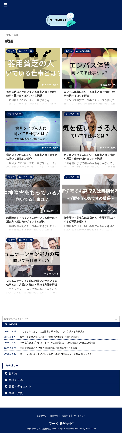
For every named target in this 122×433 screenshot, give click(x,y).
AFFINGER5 (91, 428)
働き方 (13, 373)
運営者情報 (41, 416)
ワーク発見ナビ (61, 424)
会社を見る (16, 380)
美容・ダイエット (20, 386)
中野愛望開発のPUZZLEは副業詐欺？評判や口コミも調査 (48, 348)
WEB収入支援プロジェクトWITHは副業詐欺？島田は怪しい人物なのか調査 (57, 342)
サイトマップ (79, 416)
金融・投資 (16, 393)
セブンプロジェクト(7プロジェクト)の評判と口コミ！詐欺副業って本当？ (57, 353)
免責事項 (54, 416)
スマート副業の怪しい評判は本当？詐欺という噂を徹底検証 (50, 337)
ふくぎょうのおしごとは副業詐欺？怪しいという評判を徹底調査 (53, 331)
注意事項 (66, 416)
